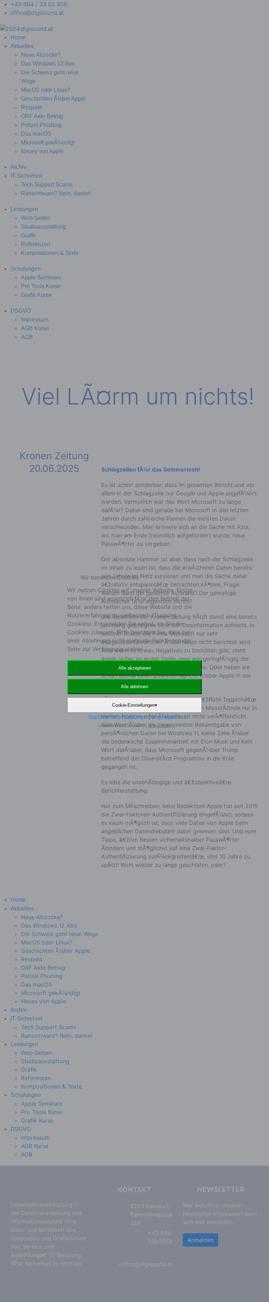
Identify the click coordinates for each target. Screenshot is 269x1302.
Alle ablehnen (134, 686)
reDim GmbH (160, 725)
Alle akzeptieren (134, 668)
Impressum (166, 716)
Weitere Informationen (117, 716)
